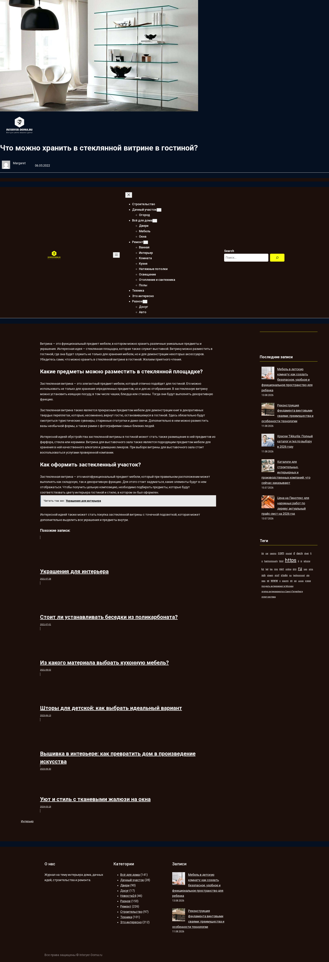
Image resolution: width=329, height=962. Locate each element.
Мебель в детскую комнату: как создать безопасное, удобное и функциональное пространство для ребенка (287, 380)
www (274, 580)
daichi (299, 553)
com (281, 553)
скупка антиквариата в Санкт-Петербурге (282, 591)
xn (291, 580)
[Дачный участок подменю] (159, 210)
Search (229, 251)
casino (273, 553)
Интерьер (27, 821)
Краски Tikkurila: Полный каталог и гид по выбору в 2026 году (295, 442)
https (290, 560)
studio (284, 575)
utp (307, 575)
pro (294, 569)
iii (301, 561)
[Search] (277, 258)
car (266, 553)
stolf (277, 575)
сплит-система (268, 597)
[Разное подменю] (145, 301)
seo (305, 569)
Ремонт (125, 906)
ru (300, 568)
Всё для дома (130, 874)
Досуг (124, 890)
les (271, 569)
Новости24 (128, 896)
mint (281, 569)
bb (262, 553)
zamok (301, 581)
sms (311, 569)
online (288, 569)
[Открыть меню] (116, 255)
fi (311, 553)
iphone (307, 561)
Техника (126, 917)
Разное (125, 901)
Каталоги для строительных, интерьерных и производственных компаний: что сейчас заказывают (285, 472)
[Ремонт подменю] (145, 242)
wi (268, 580)
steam (270, 575)
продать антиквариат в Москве (277, 586)
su (290, 575)
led (267, 569)
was (263, 581)
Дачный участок (132, 880)
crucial (289, 553)
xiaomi (285, 581)
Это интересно (131, 922)
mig (276, 569)
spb (263, 575)
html (281, 561)
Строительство (131, 911)
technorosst (299, 575)
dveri (306, 553)
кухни (308, 581)
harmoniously (271, 561)
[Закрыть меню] (128, 195)
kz (262, 569)
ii (298, 561)
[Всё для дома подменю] (154, 221)
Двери (125, 885)
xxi (295, 581)
